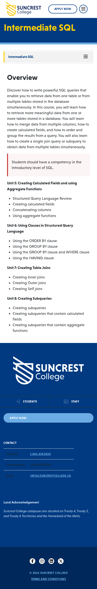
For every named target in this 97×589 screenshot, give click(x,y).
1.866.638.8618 (40, 454)
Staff (75, 401)
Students (30, 401)
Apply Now (62, 9)
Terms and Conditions (48, 579)
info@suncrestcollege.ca (50, 475)
